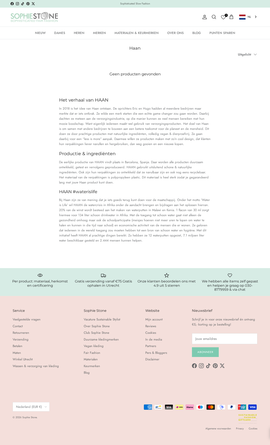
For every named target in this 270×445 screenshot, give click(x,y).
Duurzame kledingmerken (101, 339)
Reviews (150, 326)
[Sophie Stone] (34, 17)
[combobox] (248, 17)
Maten (17, 352)
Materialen (91, 359)
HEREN (79, 32)
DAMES (59, 32)
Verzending (20, 339)
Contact (18, 326)
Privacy (240, 428)
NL (249, 17)
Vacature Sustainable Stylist (102, 319)
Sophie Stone (29, 417)
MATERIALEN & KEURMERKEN (137, 32)
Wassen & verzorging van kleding (36, 366)
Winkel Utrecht (23, 359)
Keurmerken (92, 366)
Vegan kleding (94, 346)
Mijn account (154, 319)
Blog (87, 372)
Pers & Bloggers (156, 352)
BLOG (196, 32)
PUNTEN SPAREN (222, 32)
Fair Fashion (92, 352)
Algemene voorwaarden (218, 428)
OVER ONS (175, 32)
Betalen (17, 346)
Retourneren (21, 332)
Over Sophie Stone (97, 326)
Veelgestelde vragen (26, 319)
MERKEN (99, 32)
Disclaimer (152, 359)
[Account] (203, 17)
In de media (153, 339)
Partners (150, 346)
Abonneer (205, 352)
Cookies (150, 332)
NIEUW (40, 32)
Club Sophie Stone (96, 332)
